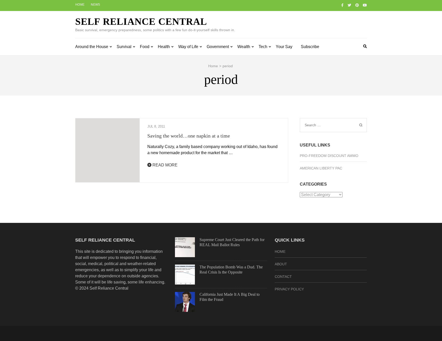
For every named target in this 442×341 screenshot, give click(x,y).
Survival (124, 46)
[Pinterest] (357, 5)
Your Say (284, 46)
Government (218, 46)
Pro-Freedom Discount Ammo (329, 156)
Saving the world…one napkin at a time (188, 136)
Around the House (91, 46)
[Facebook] (342, 5)
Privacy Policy (289, 289)
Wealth (243, 46)
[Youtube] (365, 5)
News (95, 4)
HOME (280, 251)
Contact (283, 277)
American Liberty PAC (321, 168)
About (281, 264)
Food (144, 46)
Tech (263, 46)
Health (164, 46)
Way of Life (188, 46)
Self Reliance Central (141, 21)
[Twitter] (349, 5)
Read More (164, 165)
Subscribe (310, 46)
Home (79, 4)
